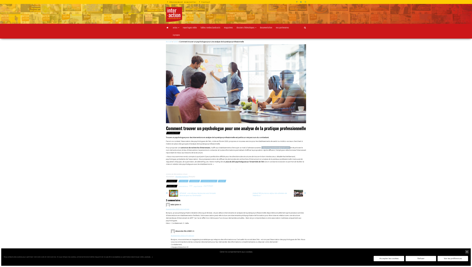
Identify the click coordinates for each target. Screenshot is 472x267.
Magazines (228, 27)
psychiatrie (198, 186)
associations (183, 186)
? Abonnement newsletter (182, 2)
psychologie (208, 186)
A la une (183, 181)
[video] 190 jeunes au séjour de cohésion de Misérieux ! (270, 194)
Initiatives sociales (208, 181)
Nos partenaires (282, 27)
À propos (176, 34)
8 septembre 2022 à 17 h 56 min (182, 236)
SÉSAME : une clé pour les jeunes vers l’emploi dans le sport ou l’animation (197, 194)
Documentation (266, 27)
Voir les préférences (453, 258)
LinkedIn (301, 2)
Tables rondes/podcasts (210, 27)
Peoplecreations (181, 177)
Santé (175, 42)
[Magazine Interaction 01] (167, 27)
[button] (467, 252)
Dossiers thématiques (246, 27)
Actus (175, 27)
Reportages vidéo (190, 27)
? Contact (205, 2)
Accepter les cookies (388, 258)
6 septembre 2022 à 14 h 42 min (177, 209)
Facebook (297, 2)
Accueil (169, 42)
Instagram (305, 2)
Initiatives (194, 181)
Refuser (420, 258)
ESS (190, 186)
